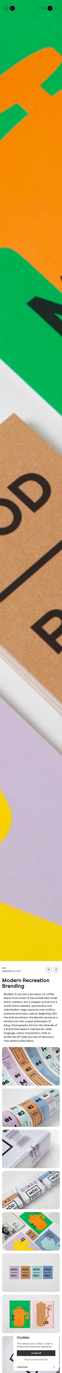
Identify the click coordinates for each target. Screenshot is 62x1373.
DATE (4, 968)
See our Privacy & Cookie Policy (36, 1359)
